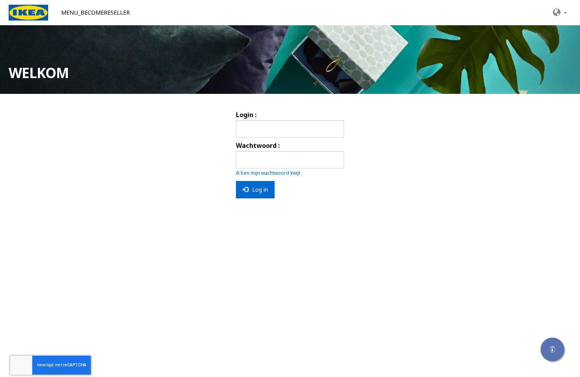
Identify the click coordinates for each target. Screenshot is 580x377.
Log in (259, 189)
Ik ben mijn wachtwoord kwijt (268, 173)
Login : (246, 114)
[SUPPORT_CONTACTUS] (552, 349)
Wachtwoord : (258, 145)
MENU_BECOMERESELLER (95, 12)
